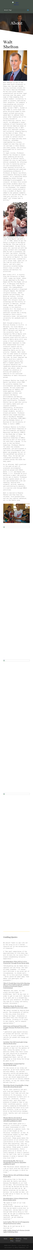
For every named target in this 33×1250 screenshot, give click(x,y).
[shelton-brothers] (16, 794)
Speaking (18, 1238)
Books (5, 1238)
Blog (12, 1240)
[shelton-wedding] (16, 527)
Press (25, 1238)
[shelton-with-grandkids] (16, 522)
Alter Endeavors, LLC (21, 1247)
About (11, 1238)
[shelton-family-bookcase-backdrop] (16, 661)
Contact (18, 1240)
